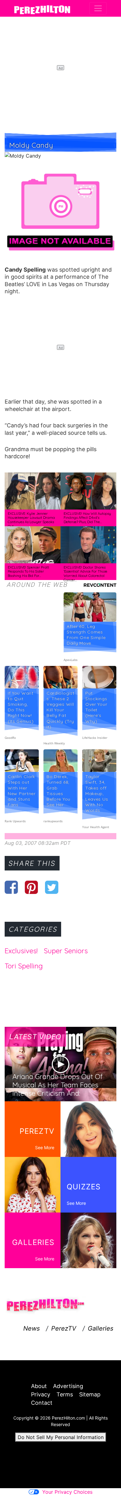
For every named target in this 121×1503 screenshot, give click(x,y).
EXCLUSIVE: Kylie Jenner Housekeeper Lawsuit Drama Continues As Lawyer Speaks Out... (31, 519)
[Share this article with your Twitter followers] (51, 887)
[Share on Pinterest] (31, 887)
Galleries (100, 1328)
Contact (41, 1402)
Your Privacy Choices (67, 1492)
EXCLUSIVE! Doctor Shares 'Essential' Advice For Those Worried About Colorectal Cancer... (85, 573)
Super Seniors (66, 950)
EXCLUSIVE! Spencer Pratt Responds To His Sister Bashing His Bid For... (28, 571)
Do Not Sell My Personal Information (61, 1437)
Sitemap (90, 1394)
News (31, 1328)
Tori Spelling (24, 966)
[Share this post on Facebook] (11, 887)
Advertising (68, 1386)
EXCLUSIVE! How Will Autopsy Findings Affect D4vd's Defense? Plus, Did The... (87, 517)
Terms (64, 1394)
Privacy (40, 1394)
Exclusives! (21, 950)
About (39, 1386)
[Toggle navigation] (98, 8)
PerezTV (63, 1328)
